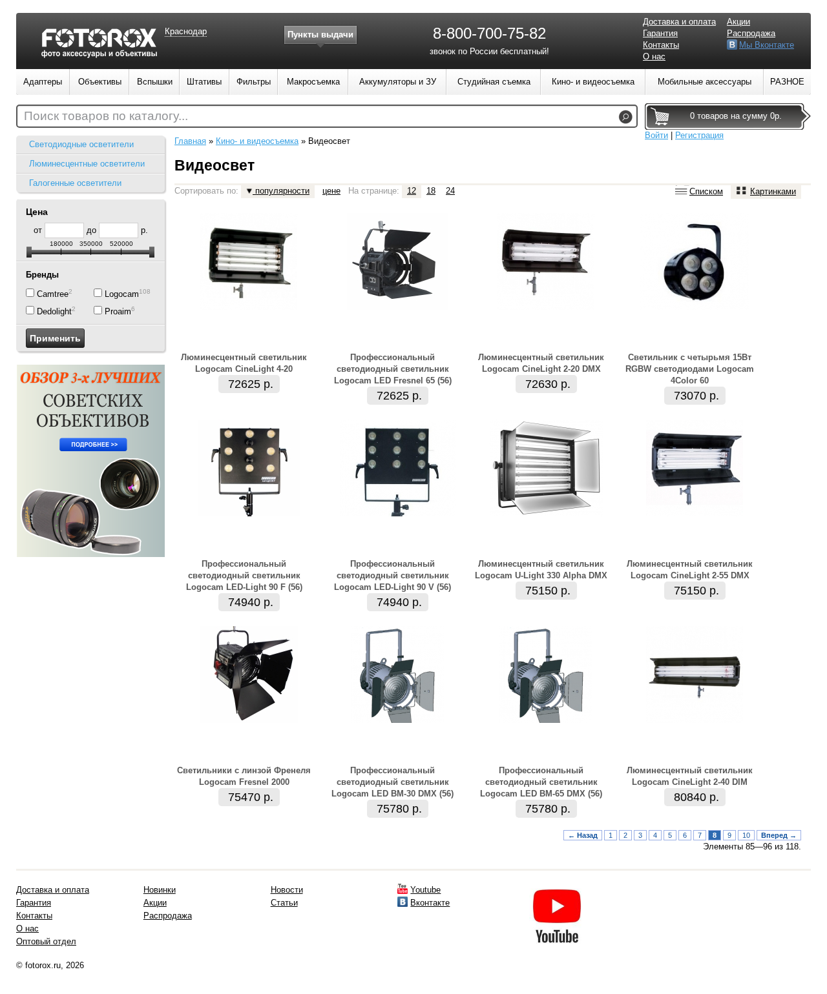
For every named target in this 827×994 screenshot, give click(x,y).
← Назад (583, 835)
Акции (738, 21)
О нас (654, 56)
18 (430, 191)
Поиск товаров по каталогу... (106, 116)
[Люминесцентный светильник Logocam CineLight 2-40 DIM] (694, 720)
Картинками (773, 191)
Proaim (118, 311)
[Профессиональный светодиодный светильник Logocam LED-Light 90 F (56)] (249, 513)
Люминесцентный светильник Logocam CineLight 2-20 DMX (541, 363)
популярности (281, 191)
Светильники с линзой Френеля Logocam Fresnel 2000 (244, 776)
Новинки (159, 890)
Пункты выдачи (320, 34)
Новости (287, 890)
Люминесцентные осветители (87, 163)
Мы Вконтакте (766, 45)
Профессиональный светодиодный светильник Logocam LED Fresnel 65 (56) (393, 368)
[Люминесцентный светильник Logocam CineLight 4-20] (248, 307)
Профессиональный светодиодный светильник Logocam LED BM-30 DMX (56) (392, 782)
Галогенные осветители (75, 183)
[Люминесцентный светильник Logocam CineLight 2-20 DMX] (545, 307)
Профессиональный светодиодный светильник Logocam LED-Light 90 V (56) (392, 575)
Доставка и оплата (679, 21)
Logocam (122, 294)
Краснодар (186, 31)
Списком (706, 191)
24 (450, 191)
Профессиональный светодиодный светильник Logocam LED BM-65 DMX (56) (541, 782)
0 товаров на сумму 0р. (736, 116)
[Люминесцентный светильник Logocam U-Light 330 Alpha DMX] (546, 513)
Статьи (284, 903)
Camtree (52, 294)
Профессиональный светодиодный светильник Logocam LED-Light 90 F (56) (244, 575)
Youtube (425, 890)
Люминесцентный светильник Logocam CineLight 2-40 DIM (690, 776)
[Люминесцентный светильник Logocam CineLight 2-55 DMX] (694, 513)
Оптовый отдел (46, 941)
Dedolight (54, 311)
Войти (656, 135)
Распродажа (751, 33)
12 (411, 191)
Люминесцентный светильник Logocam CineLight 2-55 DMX (690, 569)
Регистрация (699, 135)
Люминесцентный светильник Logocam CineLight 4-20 (244, 363)
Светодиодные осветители (81, 144)
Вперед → (779, 835)
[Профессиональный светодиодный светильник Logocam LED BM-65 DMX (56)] (545, 720)
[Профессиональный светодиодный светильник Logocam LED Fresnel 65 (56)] (397, 307)
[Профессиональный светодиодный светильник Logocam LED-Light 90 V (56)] (397, 513)
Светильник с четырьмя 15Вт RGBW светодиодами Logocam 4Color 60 (689, 368)
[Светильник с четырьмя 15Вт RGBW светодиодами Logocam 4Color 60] (694, 307)
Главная (190, 141)
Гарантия (660, 33)
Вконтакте (430, 903)
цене (331, 191)
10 (746, 835)
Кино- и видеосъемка (257, 141)
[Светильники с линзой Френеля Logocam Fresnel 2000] (249, 720)
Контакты (661, 45)
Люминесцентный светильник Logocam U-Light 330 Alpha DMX (541, 569)
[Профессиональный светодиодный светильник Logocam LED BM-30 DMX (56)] (397, 720)
